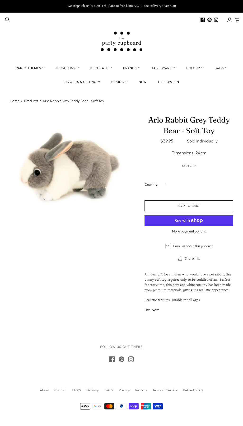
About (44, 390)
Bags (219, 68)
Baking (117, 82)
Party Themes (28, 68)
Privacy (124, 390)
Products (31, 101)
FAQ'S (76, 390)
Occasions (65, 68)
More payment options (189, 231)
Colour (193, 68)
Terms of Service (165, 390)
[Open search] (7, 19)
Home (14, 101)
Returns (141, 390)
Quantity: (151, 184)
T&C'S (108, 390)
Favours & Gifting (80, 82)
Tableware (161, 68)
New (143, 82)
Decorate (99, 68)
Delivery (92, 390)
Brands (130, 68)
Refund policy (193, 390)
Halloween (168, 82)
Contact (60, 390)
